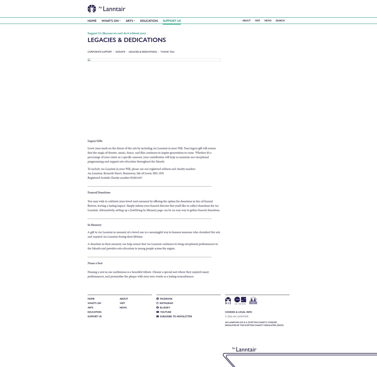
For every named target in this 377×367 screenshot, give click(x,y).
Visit (257, 20)
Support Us (172, 20)
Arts (129, 20)
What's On (110, 20)
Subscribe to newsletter (176, 316)
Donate (120, 51)
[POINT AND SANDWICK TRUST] (253, 300)
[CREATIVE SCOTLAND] (240, 300)
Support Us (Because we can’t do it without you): (117, 33)
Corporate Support (100, 51)
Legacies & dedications (143, 51)
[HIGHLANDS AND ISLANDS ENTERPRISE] (228, 300)
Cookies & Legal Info (238, 312)
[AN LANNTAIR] (106, 7)
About (246, 20)
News (267, 20)
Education (149, 20)
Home (92, 20)
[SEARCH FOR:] (281, 20)
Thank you (167, 51)
